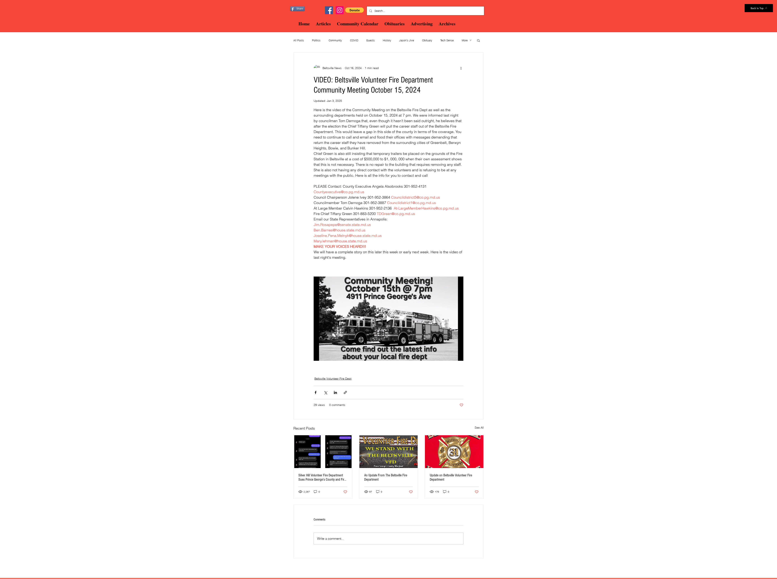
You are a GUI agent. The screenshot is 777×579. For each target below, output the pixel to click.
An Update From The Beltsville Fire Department (385, 477)
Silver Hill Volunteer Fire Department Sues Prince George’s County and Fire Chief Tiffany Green (322, 477)
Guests (370, 40)
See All (479, 427)
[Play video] (388, 319)
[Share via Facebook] (315, 392)
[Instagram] (340, 10)
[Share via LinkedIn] (335, 392)
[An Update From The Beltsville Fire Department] (388, 451)
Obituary (427, 40)
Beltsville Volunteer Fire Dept (332, 378)
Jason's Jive (406, 40)
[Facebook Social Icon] (329, 10)
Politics (316, 40)
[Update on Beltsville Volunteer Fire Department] (454, 451)
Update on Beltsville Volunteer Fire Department (451, 477)
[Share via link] (345, 392)
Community (335, 40)
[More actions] (461, 68)
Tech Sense (447, 40)
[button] (354, 10)
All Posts (298, 40)
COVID (354, 40)
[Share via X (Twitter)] (325, 392)
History (387, 40)
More (465, 40)
